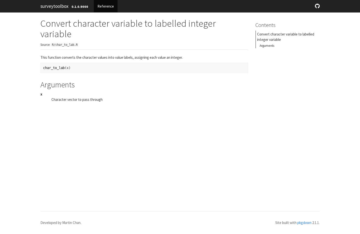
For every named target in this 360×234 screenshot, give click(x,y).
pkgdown (304, 222)
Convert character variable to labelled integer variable (285, 37)
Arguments (267, 46)
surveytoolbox (54, 6)
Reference (105, 6)
